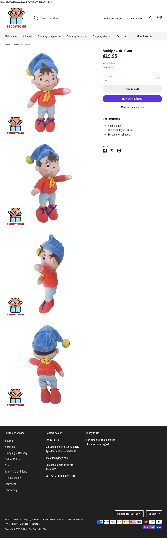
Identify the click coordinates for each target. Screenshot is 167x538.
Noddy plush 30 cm (22, 44)
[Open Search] (36, 18)
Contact (9, 465)
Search (9, 441)
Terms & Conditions (16, 471)
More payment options (132, 107)
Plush (110, 67)
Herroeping (11, 490)
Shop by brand (75, 36)
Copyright (10, 484)
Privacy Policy (13, 478)
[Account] (150, 18)
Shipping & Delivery (16, 453)
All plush (27, 36)
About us (10, 447)
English (135, 18)
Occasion (122, 36)
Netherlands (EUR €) (114, 18)
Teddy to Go (110, 63)
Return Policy (12, 459)
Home (7, 44)
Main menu (11, 36)
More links (143, 36)
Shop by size (100, 36)
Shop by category (48, 36)
